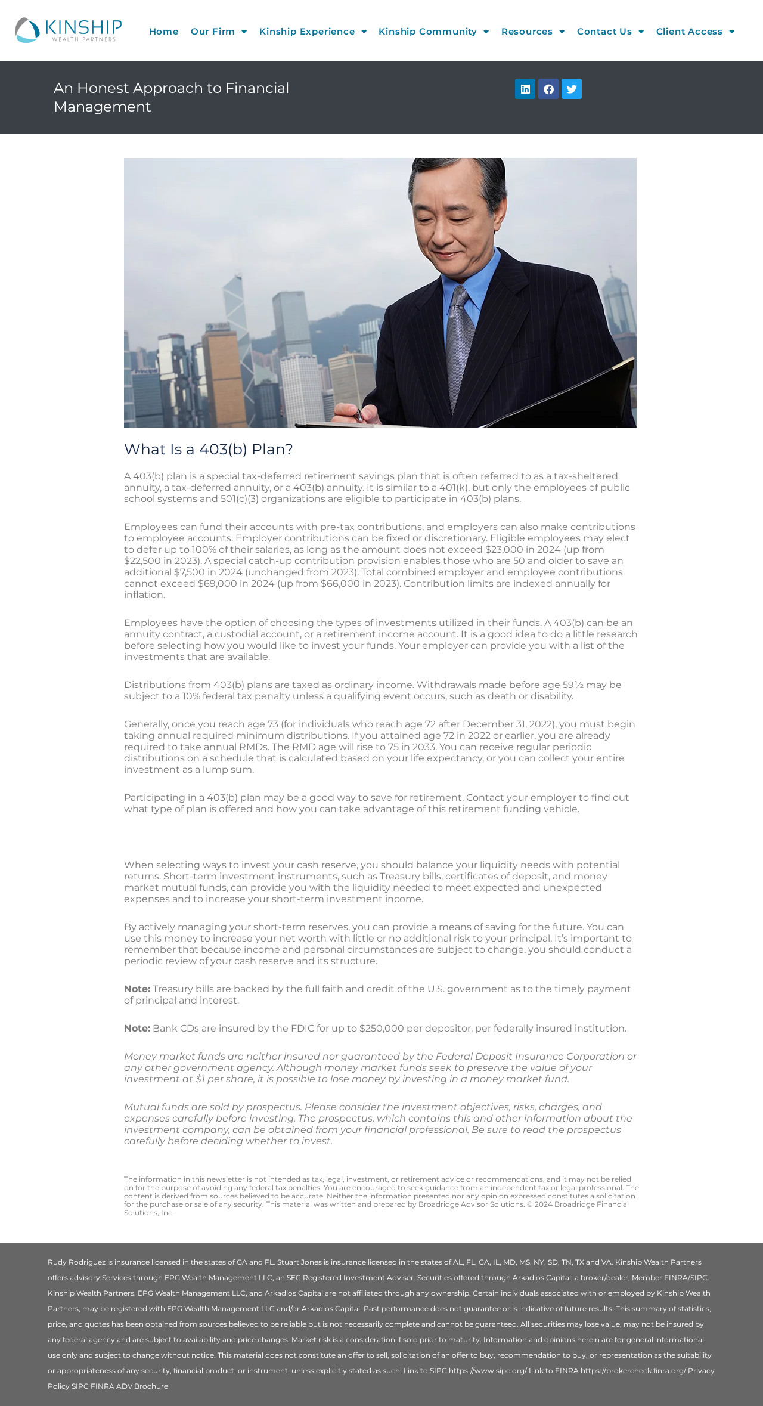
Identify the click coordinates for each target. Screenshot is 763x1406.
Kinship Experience (307, 31)
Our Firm (213, 31)
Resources (527, 31)
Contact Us (604, 31)
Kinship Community (428, 31)
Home (164, 31)
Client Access (689, 31)
